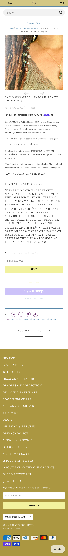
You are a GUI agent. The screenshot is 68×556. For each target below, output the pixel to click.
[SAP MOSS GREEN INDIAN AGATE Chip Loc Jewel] (34, 62)
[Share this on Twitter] (13, 314)
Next (38, 23)
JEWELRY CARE (14, 481)
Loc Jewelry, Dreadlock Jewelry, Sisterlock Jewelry (33, 319)
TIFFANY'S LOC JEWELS (21, 525)
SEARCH (9, 358)
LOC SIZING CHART (17, 399)
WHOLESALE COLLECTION (22, 385)
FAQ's (7, 419)
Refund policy (15, 447)
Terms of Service (17, 440)
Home (11, 28)
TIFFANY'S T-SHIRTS (18, 406)
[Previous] (26, 93)
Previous (30, 23)
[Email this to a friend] (35, 314)
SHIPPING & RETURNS (19, 426)
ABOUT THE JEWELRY (19, 460)
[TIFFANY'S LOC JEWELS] (34, 3)
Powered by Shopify (11, 528)
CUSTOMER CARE (16, 453)
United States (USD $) (16, 517)
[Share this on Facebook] (20, 314)
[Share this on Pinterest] (28, 314)
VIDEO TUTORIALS (17, 474)
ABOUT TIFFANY (15, 365)
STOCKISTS (11, 372)
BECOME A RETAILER (18, 378)
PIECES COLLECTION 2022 (28, 28)
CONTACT (10, 412)
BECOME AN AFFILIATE (20, 392)
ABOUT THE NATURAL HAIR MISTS (29, 467)
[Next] (42, 93)
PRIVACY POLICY (15, 433)
